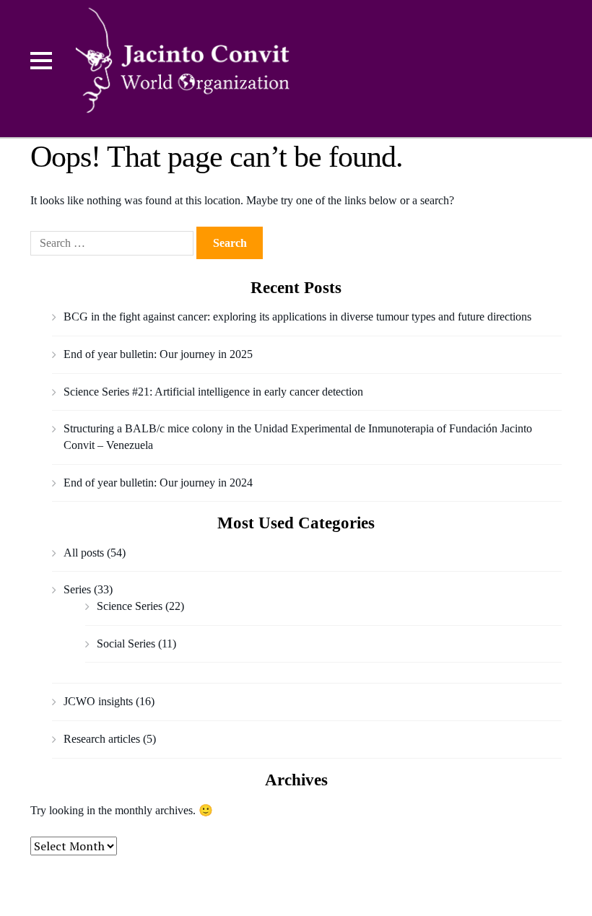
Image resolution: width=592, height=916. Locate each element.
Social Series (126, 643)
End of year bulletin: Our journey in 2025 (158, 354)
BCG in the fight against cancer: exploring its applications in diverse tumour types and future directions (297, 316)
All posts (84, 552)
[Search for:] (113, 243)
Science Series (129, 606)
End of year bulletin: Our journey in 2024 (158, 482)
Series (77, 589)
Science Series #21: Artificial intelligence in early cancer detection (213, 391)
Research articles (102, 739)
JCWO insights (98, 701)
